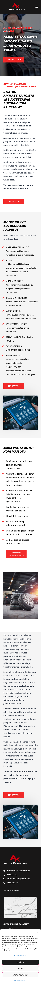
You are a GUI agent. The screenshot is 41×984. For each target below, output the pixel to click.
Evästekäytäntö (19, 980)
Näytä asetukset (20, 975)
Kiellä (20, 968)
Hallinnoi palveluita (20, 956)
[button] (37, 932)
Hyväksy (20, 962)
